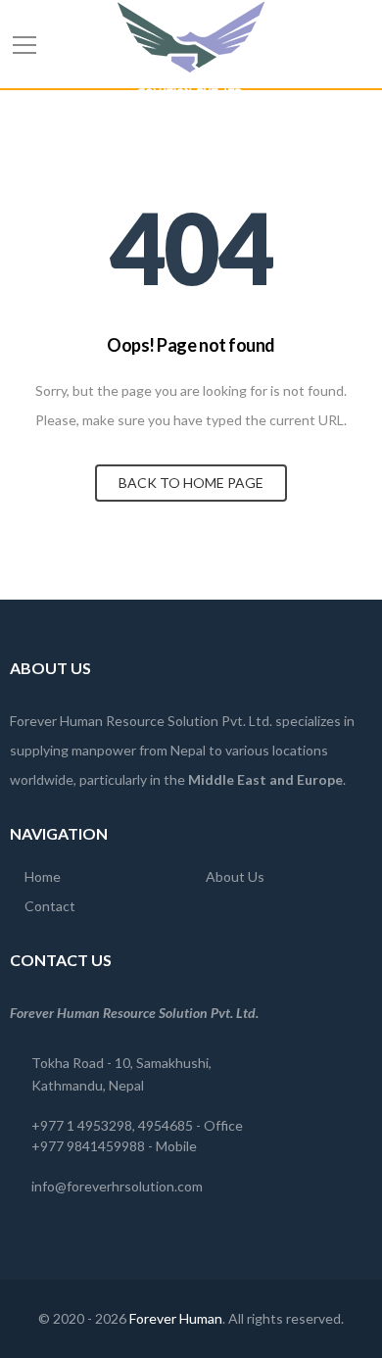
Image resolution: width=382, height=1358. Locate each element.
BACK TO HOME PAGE (191, 482)
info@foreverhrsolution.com (117, 1186)
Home (42, 876)
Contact (49, 905)
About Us (235, 876)
